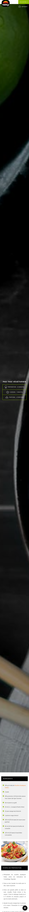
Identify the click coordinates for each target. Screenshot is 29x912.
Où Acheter (23, 2)
